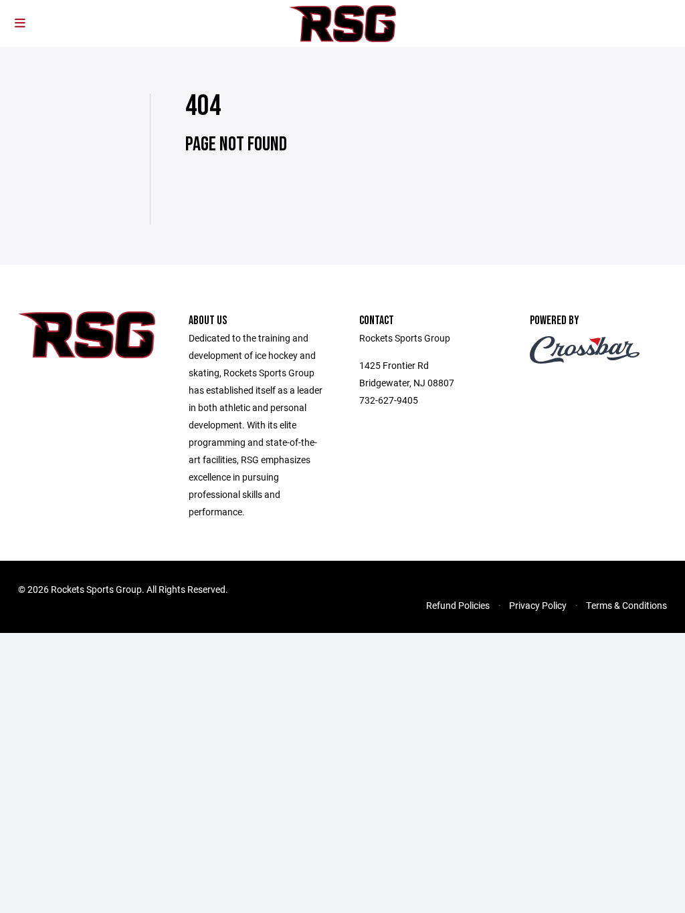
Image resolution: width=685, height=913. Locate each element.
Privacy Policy (538, 605)
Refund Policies (458, 605)
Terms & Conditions (626, 605)
